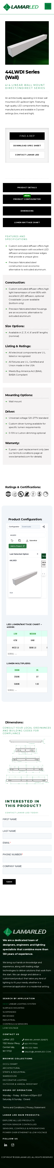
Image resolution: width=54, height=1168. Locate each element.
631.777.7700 (31, 1043)
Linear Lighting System (22, 1004)
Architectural (11, 1068)
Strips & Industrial (14, 1072)
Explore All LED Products (19, 1120)
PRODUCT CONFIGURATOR (27, 199)
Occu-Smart (10, 1064)
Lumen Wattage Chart (27, 222)
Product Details (27, 187)
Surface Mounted (13, 1008)
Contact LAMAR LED (27, 155)
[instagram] (13, 1145)
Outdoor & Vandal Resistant (20, 1084)
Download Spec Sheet (27, 145)
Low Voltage (10, 1028)
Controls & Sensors (15, 1024)
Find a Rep (27, 136)
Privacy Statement (35, 1107)
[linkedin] (5, 1145)
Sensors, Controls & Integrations (24, 1128)
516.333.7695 (31, 1048)
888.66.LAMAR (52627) (36, 1039)
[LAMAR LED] (21, 10)
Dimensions (27, 211)
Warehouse (10, 1076)
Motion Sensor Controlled (20, 1124)
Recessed (8, 1016)
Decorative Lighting (15, 1080)
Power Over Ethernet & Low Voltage (25, 1132)
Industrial (9, 1020)
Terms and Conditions (13, 1107)
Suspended (9, 1012)
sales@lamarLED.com (37, 1052)
